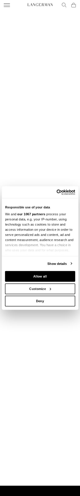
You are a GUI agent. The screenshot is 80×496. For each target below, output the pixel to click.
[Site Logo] (40, 5)
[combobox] (64, 5)
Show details (57, 263)
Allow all (40, 276)
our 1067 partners (31, 214)
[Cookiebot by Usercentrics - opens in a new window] (57, 192)
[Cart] (74, 5)
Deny (40, 301)
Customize (37, 288)
